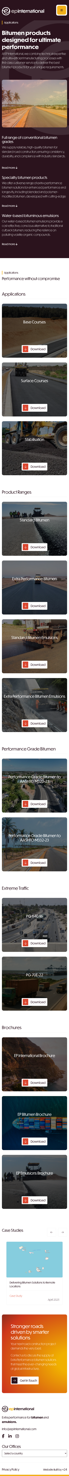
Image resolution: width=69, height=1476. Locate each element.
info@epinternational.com (19, 1429)
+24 (64, 1469)
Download (37, 349)
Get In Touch (28, 1380)
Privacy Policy (10, 1469)
